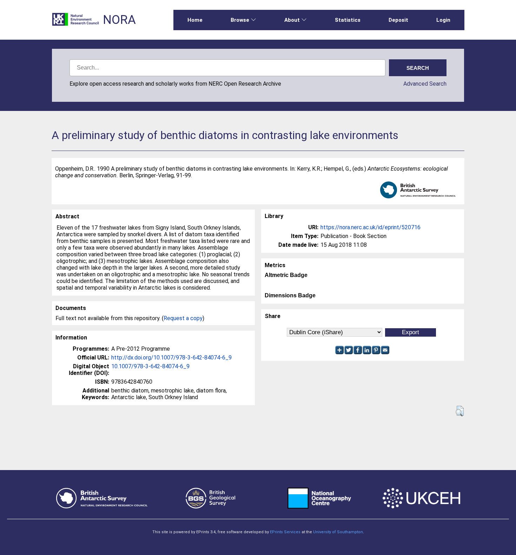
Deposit (398, 20)
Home (195, 20)
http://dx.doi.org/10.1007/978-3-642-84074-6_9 (171, 357)
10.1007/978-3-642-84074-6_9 (150, 366)
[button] (460, 411)
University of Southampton (338, 532)
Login (443, 20)
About (292, 20)
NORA (119, 20)
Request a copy (183, 318)
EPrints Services (285, 532)
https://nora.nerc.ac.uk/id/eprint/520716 (370, 227)
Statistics (347, 20)
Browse (240, 20)
